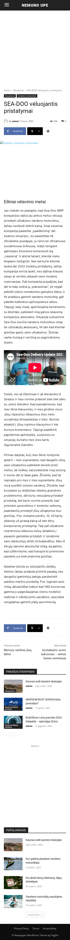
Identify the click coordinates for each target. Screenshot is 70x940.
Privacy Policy (21, 928)
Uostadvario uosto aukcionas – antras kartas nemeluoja (53, 654)
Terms (35, 928)
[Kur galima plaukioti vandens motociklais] (13, 863)
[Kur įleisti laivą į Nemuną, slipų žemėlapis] (13, 882)
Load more (33, 914)
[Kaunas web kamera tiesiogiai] (13, 686)
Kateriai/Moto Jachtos (11, 708)
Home (7, 90)
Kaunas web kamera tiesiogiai (44, 681)
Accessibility (49, 928)
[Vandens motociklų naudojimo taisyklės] (13, 901)
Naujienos (18, 90)
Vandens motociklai (27, 95)
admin (15, 121)
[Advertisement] (35, 47)
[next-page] (12, 735)
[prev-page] (6, 735)
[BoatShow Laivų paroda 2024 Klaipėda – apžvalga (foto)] (13, 722)
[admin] (6, 121)
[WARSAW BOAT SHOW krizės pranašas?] (13, 704)
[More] (48, 131)
